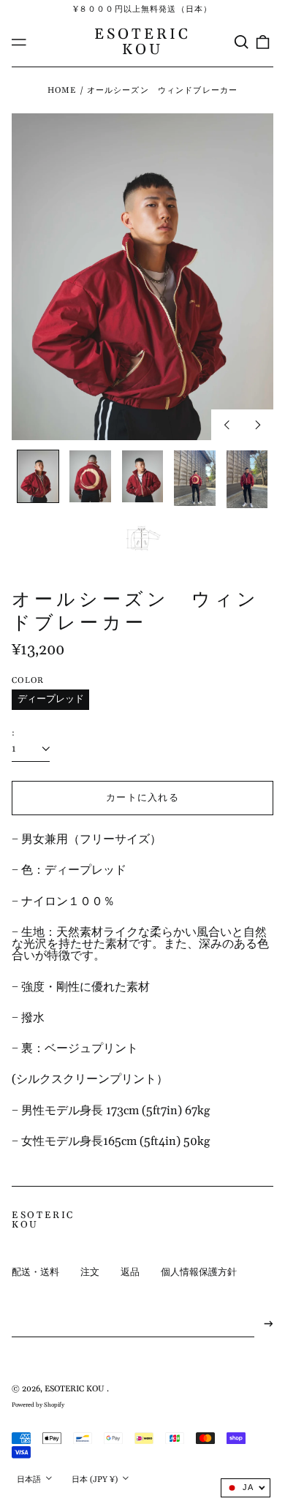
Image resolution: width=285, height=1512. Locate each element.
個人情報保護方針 (199, 1272)
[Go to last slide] (226, 424)
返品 (130, 1272)
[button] (240, 42)
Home (62, 90)
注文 (89, 1272)
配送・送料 (35, 1272)
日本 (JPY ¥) (96, 1479)
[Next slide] (258, 424)
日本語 (30, 1479)
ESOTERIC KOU (142, 41)
